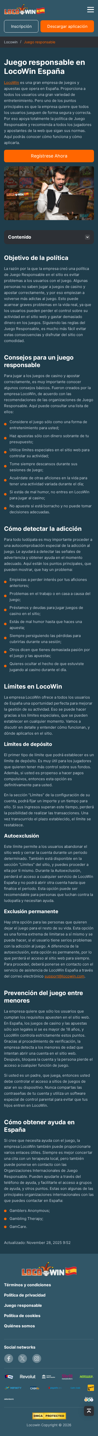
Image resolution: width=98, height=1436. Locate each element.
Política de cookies (22, 1315)
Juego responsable (23, 1305)
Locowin (11, 42)
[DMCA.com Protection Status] (49, 1415)
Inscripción (21, 26)
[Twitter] (22, 1358)
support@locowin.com (64, 976)
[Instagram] (36, 1358)
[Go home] (24, 9)
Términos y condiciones (27, 1284)
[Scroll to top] (89, 1411)
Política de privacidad (24, 1295)
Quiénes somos (19, 1325)
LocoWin (11, 82)
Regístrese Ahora (49, 155)
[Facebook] (8, 1358)
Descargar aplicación (67, 26)
